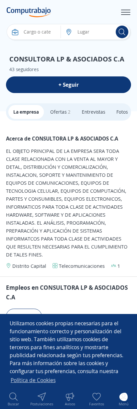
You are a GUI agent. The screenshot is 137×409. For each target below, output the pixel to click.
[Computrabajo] (29, 12)
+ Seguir (69, 84)
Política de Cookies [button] (33, 380)
